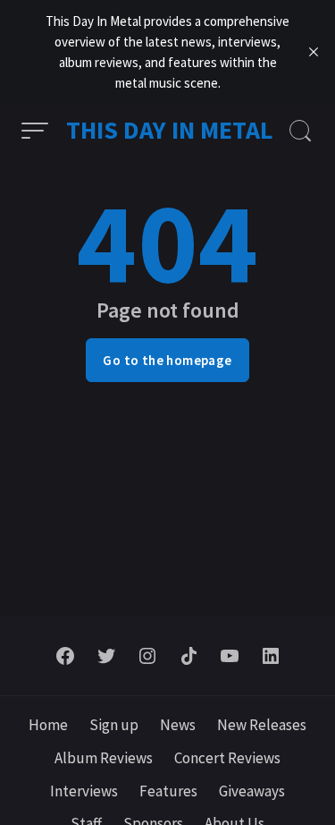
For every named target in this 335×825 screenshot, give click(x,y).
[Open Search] (300, 131)
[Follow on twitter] (106, 655)
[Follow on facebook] (65, 655)
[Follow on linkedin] (270, 655)
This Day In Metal (169, 130)
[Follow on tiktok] (188, 655)
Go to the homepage (167, 360)
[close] (313, 52)
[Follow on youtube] (229, 655)
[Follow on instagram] (147, 655)
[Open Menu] (35, 131)
